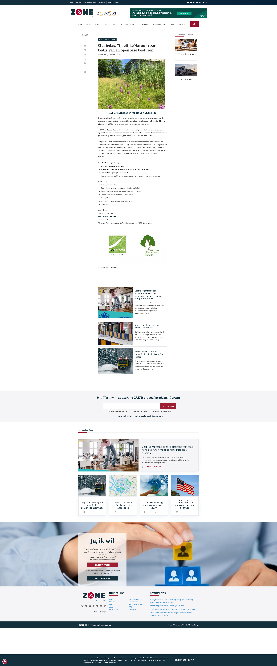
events (107, 39)
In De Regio (113, 609)
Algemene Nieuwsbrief (119, 411)
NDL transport (186, 79)
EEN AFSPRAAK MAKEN (102, 578)
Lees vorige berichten (124, 416)
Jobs (111, 607)
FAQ (131, 607)
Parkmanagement (135, 604)
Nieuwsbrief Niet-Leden (162, 411)
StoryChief (113, 267)
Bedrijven (132, 609)
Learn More (180, 660)
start (113, 39)
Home (100, 39)
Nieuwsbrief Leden (140, 411)
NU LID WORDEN (102, 565)
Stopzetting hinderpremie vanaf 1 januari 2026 (167, 606)
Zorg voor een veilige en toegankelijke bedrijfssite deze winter (173, 609)
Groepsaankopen (135, 599)
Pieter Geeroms (186, 54)
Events (111, 604)
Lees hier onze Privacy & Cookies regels (148, 416)
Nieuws (112, 602)
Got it (191, 660)
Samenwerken (134, 602)
